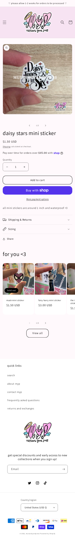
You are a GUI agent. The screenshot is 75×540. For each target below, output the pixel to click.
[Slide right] (46, 125)
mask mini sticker (15, 300)
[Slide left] (29, 125)
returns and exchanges (20, 408)
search (11, 375)
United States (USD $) (36, 507)
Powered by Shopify (47, 533)
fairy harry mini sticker (49, 300)
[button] (5, 22)
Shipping (6, 146)
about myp (13, 383)
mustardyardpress (33, 533)
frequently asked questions (23, 400)
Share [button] (10, 238)
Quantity (7, 159)
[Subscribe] (64, 469)
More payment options (37, 199)
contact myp (14, 392)
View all (37, 333)
